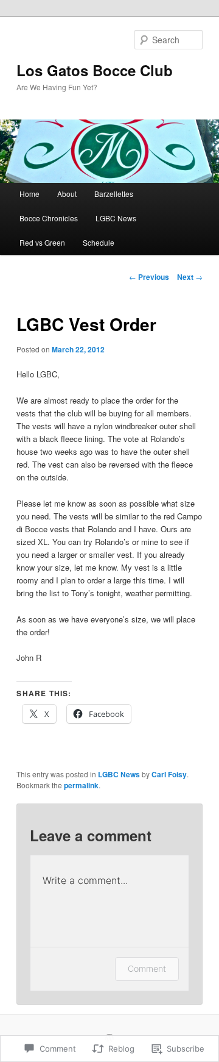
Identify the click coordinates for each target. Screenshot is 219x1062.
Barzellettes (113, 193)
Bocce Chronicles (48, 218)
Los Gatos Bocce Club (94, 70)
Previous (149, 276)
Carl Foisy (169, 774)
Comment (147, 968)
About (67, 193)
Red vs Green (42, 242)
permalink (81, 785)
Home (29, 193)
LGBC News (116, 218)
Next (190, 276)
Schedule (98, 242)
